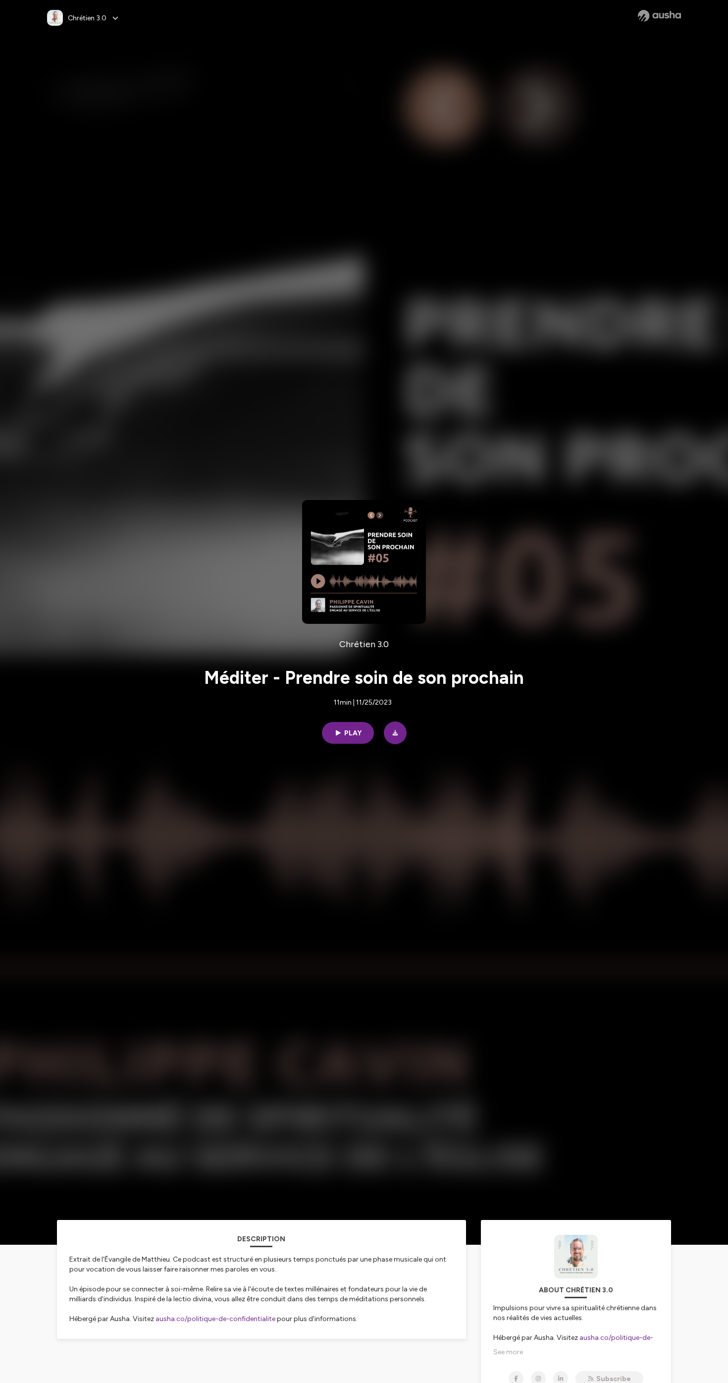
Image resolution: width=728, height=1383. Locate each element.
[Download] (395, 732)
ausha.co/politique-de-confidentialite (215, 1319)
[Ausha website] (659, 16)
